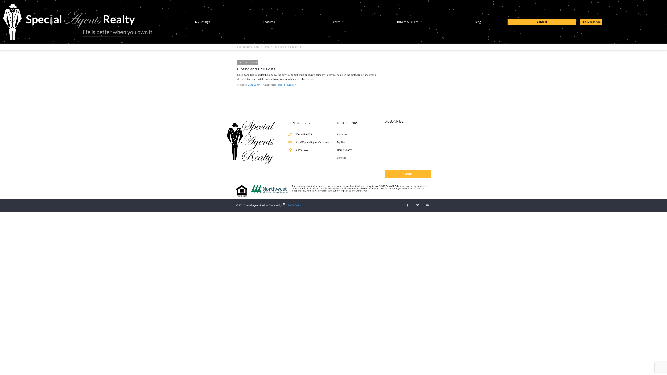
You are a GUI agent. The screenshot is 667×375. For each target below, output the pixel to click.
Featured (269, 22)
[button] (271, 22)
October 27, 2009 (248, 62)
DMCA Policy (294, 205)
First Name (390, 132)
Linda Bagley (254, 84)
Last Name (390, 146)
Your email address (395, 159)
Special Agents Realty (255, 205)
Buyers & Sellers (407, 22)
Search (336, 22)
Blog (478, 22)
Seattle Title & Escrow (285, 84)
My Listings (202, 22)
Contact (542, 21)
